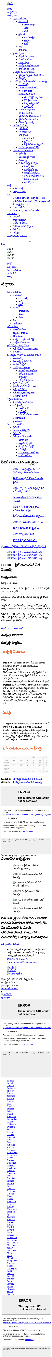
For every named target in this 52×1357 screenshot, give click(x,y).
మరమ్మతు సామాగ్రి (26, 94)
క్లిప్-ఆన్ (21, 34)
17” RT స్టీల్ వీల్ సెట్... (25, 540)
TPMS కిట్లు (23, 62)
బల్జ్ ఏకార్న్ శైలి (31, 169)
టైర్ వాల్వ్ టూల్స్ (26, 122)
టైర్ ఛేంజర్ (23, 128)
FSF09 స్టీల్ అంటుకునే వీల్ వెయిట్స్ (26, 782)
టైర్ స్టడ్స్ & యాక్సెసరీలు (24, 72)
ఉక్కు (26, 28)
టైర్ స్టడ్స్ (22, 78)
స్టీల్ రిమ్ (22, 153)
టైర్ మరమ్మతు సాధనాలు (29, 119)
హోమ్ (9, 9)
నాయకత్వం (29, 24)
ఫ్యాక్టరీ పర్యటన (19, 220)
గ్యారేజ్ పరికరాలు (20, 125)
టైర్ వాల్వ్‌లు (18, 53)
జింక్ (26, 31)
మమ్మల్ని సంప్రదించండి (17, 235)
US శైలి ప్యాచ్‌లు (31, 100)
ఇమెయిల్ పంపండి (9, 988)
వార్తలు (10, 185)
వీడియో (16, 229)
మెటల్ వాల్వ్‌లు (25, 59)
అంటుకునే (23, 21)
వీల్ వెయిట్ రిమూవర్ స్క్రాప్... (28, 515)
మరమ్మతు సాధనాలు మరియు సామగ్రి (30, 81)
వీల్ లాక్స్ (22, 160)
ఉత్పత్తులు (12, 15)
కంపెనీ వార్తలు (19, 188)
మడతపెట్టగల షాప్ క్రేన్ (28, 147)
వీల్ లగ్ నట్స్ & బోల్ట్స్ (28, 163)
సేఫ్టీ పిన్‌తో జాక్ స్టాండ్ (34, 144)
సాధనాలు (22, 50)
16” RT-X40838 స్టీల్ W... (27, 528)
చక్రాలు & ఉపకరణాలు (23, 150)
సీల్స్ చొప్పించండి (31, 103)
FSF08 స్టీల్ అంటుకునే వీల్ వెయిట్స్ (27, 779)
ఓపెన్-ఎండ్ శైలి (31, 179)
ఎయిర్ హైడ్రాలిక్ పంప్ (28, 87)
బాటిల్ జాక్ (29, 138)
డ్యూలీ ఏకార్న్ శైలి (32, 172)
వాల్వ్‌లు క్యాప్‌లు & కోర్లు (29, 65)
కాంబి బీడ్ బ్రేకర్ (25, 91)
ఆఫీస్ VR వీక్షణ (20, 223)
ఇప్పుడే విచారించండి (10, 944)
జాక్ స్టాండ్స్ (23, 135)
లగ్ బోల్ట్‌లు (29, 182)
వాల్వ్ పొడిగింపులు (26, 69)
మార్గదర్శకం (12, 12)
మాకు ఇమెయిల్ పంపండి (12, 628)
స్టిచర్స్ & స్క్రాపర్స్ (26, 109)
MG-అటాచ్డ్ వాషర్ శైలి (34, 176)
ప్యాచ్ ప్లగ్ (28, 106)
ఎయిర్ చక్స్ (23, 84)
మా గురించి (12, 213)
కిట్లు (20, 46)
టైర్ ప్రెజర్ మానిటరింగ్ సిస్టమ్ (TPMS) (29, 198)
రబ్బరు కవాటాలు (26, 56)
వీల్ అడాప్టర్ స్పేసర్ (26, 157)
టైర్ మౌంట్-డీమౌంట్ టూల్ (29, 116)
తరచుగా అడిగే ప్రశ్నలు (23, 226)
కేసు (9, 194)
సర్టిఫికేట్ (16, 216)
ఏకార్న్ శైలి (29, 166)
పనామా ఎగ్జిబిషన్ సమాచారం (26, 210)
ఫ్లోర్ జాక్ (28, 141)
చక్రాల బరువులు (20, 18)
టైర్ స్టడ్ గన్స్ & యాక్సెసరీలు (31, 75)
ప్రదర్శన (16, 232)
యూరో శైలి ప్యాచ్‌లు (33, 97)
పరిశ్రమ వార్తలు (19, 191)
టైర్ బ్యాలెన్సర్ (24, 131)
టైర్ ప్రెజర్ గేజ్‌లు (25, 113)
